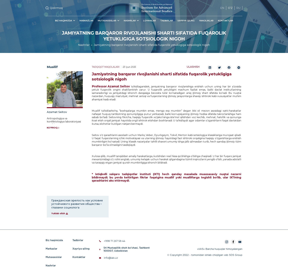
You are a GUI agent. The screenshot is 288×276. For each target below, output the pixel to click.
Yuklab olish (58, 213)
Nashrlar (84, 45)
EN (222, 8)
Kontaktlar (225, 20)
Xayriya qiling (186, 20)
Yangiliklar (206, 20)
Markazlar (86, 20)
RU (238, 8)
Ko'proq (52, 127)
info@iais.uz (111, 257)
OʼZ (230, 8)
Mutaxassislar (54, 257)
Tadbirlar (166, 20)
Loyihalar (149, 20)
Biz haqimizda (54, 240)
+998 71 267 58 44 (114, 241)
